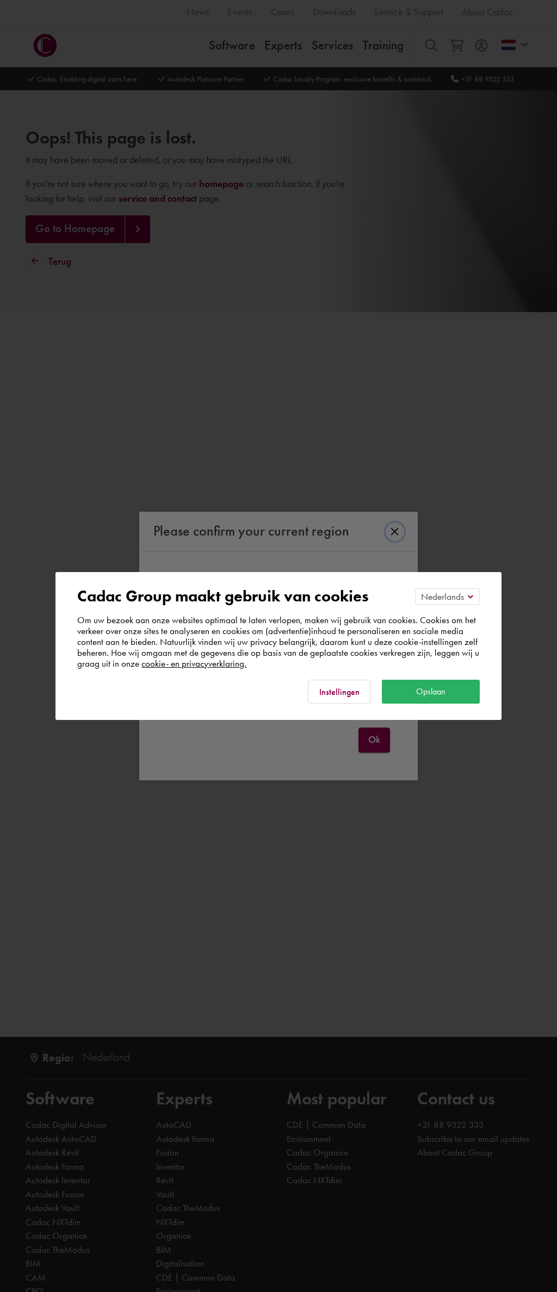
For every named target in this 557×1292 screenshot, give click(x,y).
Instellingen (339, 692)
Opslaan (430, 691)
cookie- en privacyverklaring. (193, 663)
